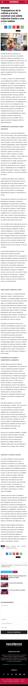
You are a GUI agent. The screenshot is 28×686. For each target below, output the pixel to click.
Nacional (3, 579)
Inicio (2, 5)
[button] (26, 2)
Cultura (5, 5)
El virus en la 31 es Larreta (20, 565)
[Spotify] (16, 674)
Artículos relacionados (7, 572)
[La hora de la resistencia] (4, 584)
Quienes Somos (9, 680)
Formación (22, 680)
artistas (7, 546)
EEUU (2, 593)
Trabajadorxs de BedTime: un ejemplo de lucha (7, 565)
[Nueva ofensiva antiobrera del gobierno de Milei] (4, 577)
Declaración (3, 586)
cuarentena (23, 546)
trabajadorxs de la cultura (11, 547)
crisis (18, 546)
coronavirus (13, 546)
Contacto (22, 681)
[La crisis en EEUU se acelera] (4, 591)
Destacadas (7, 7)
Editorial (5, 681)
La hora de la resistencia (16, 583)
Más (15, 572)
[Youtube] (24, 674)
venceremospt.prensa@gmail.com (17, 664)
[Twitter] (20, 674)
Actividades (16, 680)
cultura (2, 547)
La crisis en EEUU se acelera (17, 590)
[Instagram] (7, 674)
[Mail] (12, 674)
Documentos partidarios (14, 681)
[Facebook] (3, 674)
